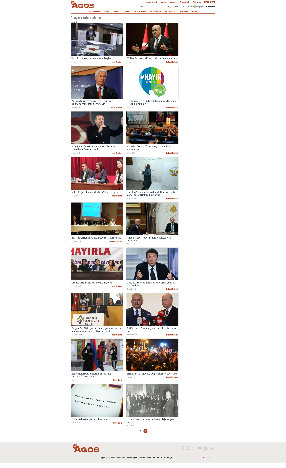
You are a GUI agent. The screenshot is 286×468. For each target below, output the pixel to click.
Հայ (206, 2)
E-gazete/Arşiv (152, 2)
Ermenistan (117, 11)
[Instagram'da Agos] (188, 448)
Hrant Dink (210, 7)
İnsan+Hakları (155, 11)
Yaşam (194, 11)
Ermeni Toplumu (179, 7)
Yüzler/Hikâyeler (140, 11)
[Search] (169, 6)
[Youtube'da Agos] (200, 448)
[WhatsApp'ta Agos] (206, 448)
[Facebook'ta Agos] (182, 448)
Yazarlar (191, 7)
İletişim (173, 2)
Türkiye (106, 11)
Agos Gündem (94, 11)
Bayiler (164, 2)
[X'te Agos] (194, 448)
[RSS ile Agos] (211, 448)
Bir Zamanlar (170, 11)
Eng (212, 2)
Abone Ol (185, 2)
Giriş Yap (197, 2)
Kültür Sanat (183, 11)
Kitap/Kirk (200, 7)
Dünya (127, 11)
